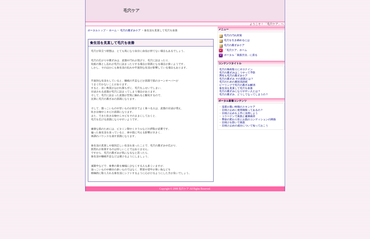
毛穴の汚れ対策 (233, 35)
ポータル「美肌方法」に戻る (240, 54)
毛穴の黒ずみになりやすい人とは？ (239, 91)
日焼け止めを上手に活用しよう (240, 113)
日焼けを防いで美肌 (233, 122)
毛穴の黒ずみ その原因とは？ (236, 78)
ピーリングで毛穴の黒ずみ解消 (237, 84)
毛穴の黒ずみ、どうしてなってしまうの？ (243, 94)
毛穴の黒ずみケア (130, 30)
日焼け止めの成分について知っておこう (245, 125)
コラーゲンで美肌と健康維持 (238, 116)
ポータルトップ (97, 30)
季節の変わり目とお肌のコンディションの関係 (249, 119)
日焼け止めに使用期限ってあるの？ (242, 109)
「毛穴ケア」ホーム (235, 50)
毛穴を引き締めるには (237, 40)
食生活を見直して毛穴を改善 (236, 88)
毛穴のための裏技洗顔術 (233, 81)
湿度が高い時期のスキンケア (238, 106)
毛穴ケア (131, 10)
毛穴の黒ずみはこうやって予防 (237, 72)
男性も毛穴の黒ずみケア (233, 75)
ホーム (113, 30)
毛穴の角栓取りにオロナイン (236, 69)
